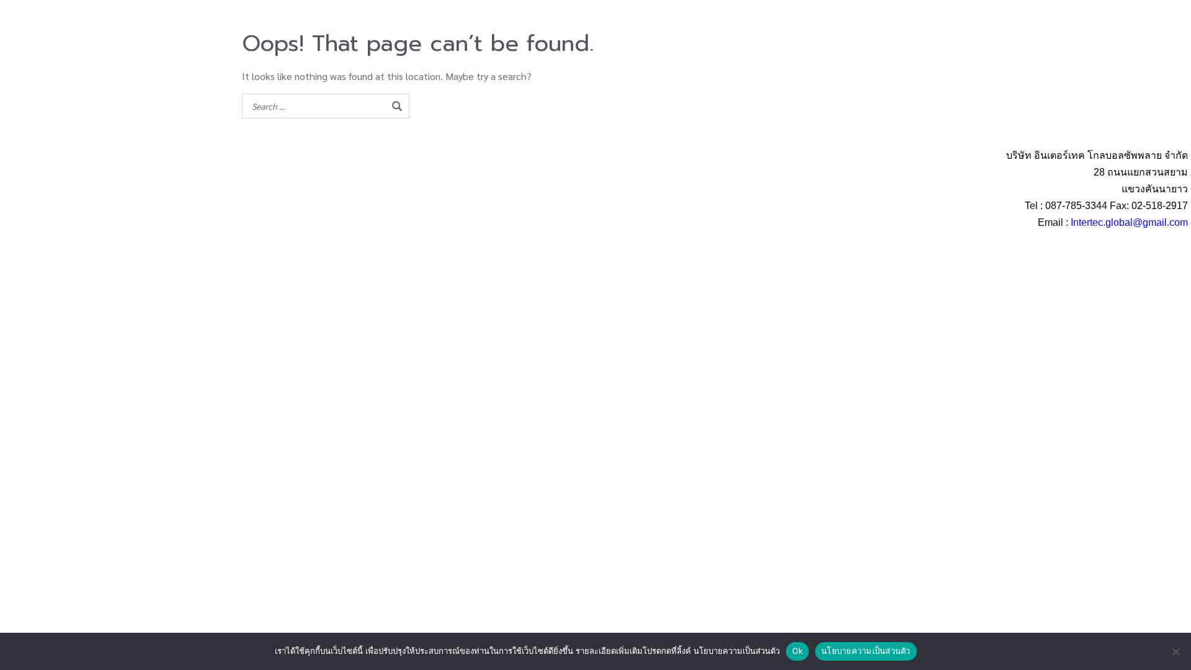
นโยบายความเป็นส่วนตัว (866, 651)
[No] (1175, 651)
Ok (797, 651)
